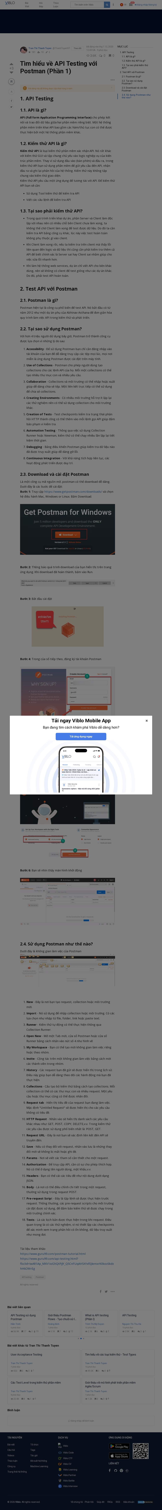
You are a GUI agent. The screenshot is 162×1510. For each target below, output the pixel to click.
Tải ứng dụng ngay (81, 736)
